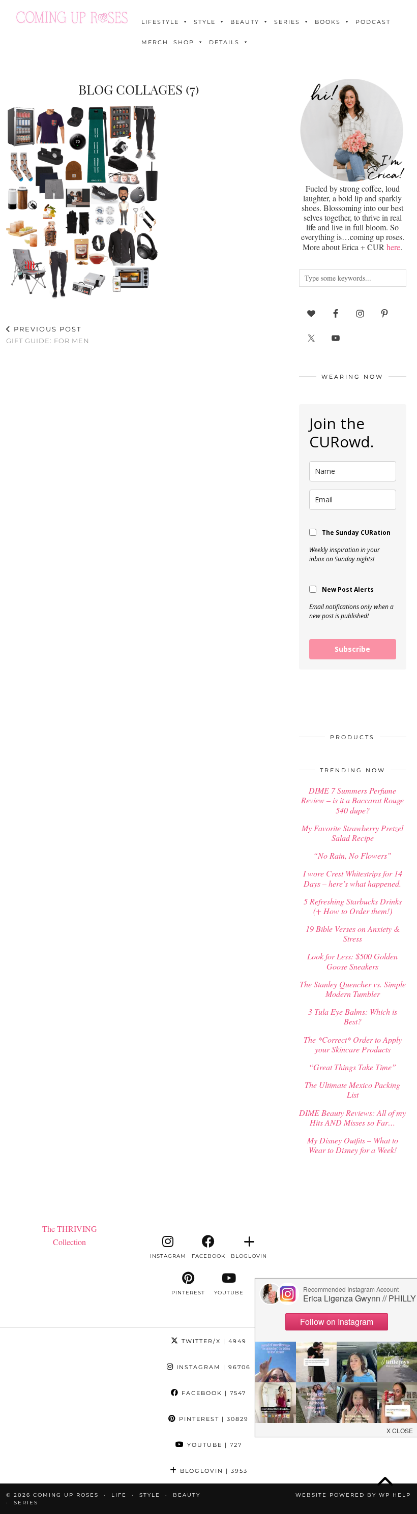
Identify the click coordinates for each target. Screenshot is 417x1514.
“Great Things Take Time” (352, 1067)
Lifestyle (160, 21)
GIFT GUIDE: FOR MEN (48, 335)
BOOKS (328, 21)
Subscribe (352, 649)
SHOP (183, 42)
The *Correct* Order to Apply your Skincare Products (353, 1044)
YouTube (213, 1444)
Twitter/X (213, 1341)
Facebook (212, 1393)
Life (119, 1495)
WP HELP (395, 1495)
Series (287, 21)
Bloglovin (212, 1470)
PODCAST (373, 21)
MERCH (154, 42)
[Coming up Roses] (72, 17)
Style (205, 21)
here (393, 246)
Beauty (244, 21)
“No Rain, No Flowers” (352, 855)
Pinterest (212, 1418)
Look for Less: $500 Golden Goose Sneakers (352, 961)
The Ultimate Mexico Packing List (352, 1089)
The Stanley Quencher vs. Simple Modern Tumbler (353, 989)
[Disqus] (139, 485)
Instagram (212, 1367)
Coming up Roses (66, 1495)
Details (224, 42)
